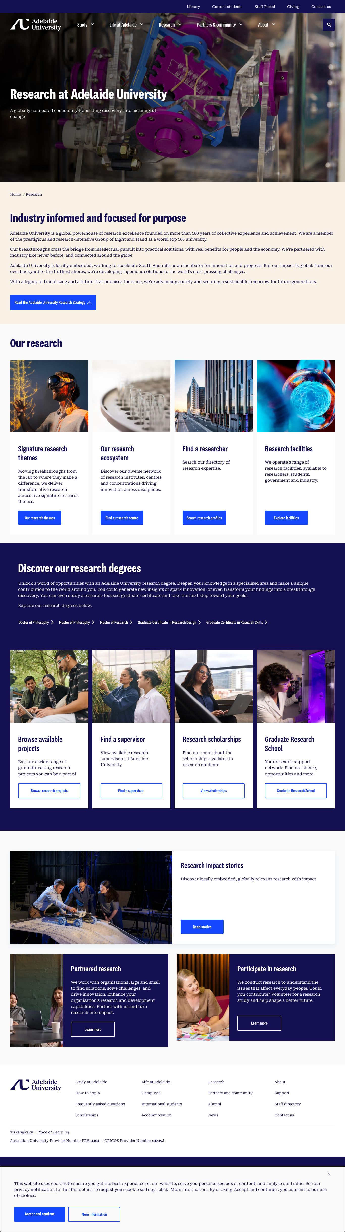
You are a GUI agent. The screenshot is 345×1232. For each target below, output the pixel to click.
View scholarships (214, 790)
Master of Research (114, 622)
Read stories (202, 927)
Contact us (321, 7)
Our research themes (40, 518)
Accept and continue (40, 1214)
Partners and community (230, 1093)
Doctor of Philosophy (34, 622)
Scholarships (86, 1115)
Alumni (214, 1104)
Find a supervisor (131, 790)
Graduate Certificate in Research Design (167, 622)
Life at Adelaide (156, 1082)
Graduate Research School (296, 790)
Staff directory (288, 1104)
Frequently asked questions (100, 1104)
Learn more (93, 1029)
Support (282, 1093)
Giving (293, 7)
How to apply (87, 1093)
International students (162, 1104)
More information (94, 1214)
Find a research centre (122, 518)
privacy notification (34, 1189)
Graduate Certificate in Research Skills (234, 622)
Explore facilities (286, 518)
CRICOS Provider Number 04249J (134, 1141)
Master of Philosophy (74, 622)
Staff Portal (265, 7)
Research (216, 1082)
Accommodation (156, 1115)
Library (193, 7)
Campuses (151, 1093)
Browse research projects (49, 790)
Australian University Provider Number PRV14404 (54, 1141)
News (213, 1115)
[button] (329, 1174)
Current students (227, 7)
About (280, 1082)
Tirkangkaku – (39, 1132)
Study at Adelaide (91, 1082)
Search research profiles (204, 518)
